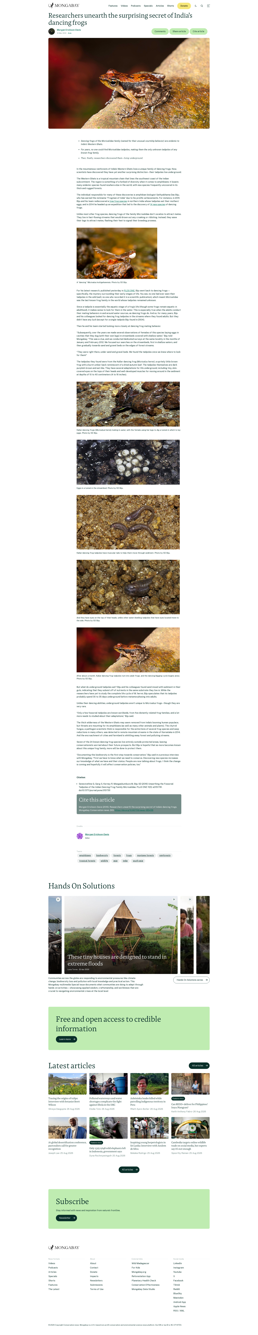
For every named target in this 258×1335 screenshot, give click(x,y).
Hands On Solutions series (190, 980)
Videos (124, 6)
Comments (160, 31)
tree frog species (118, 201)
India (125, 861)
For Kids (136, 1267)
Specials (148, 6)
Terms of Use (96, 1289)
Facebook (178, 1280)
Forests (117, 855)
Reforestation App (141, 1276)
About (93, 1263)
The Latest (53, 1289)
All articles (197, 1065)
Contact (94, 1267)
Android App (179, 1302)
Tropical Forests (87, 861)
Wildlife (104, 861)
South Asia (138, 861)
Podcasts (136, 6)
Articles (160, 6)
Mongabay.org (139, 1272)
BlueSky (177, 1293)
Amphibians (85, 855)
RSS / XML (178, 1310)
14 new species (157, 204)
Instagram (178, 1267)
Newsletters (96, 1280)
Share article (179, 31)
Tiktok (176, 1285)
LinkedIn (177, 1263)
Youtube (177, 1272)
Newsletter (65, 1218)
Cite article (198, 31)
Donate (184, 6)
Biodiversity (102, 855)
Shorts (170, 6)
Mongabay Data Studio (143, 1289)
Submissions (96, 1285)
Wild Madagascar (140, 1263)
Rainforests (165, 855)
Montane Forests (145, 855)
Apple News (179, 1306)
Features (113, 6)
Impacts (94, 1276)
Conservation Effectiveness (146, 1285)
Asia (69, 33)
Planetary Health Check (144, 1280)
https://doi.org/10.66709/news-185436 (134, 810)
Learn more (65, 1039)
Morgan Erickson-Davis (69, 30)
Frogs (129, 855)
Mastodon (178, 1298)
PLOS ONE (129, 290)
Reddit (176, 1289)
